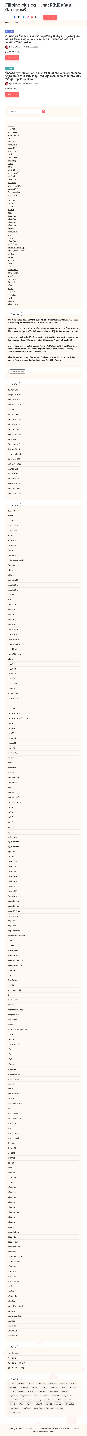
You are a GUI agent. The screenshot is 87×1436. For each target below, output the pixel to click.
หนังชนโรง (12, 132)
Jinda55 (34, 1387)
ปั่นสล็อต (9, 68)
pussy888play (14, 906)
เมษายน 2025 (14, 469)
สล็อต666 (12, 1187)
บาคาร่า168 (13, 151)
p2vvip (11, 772)
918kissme (12, 530)
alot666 (11, 550)
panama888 (13, 777)
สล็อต (10, 285)
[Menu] (9, 17)
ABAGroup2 (13, 540)
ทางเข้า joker (13, 276)
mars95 (11, 748)
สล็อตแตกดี (12, 1266)
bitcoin (11, 570)
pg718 (10, 812)
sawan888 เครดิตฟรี (16, 935)
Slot (9, 975)
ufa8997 (11, 1054)
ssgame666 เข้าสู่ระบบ (17, 1010)
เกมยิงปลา (12, 1286)
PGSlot (11, 856)
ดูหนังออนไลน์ (13, 273)
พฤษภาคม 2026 (14, 404)
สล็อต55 (11, 1182)
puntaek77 (13, 891)
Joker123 (12, 674)
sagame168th (14, 135)
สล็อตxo (11, 301)
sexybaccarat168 (15, 960)
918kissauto (13, 525)
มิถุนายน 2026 (14, 400)
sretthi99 (55, 1396)
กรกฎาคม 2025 (14, 454)
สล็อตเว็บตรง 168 (15, 1257)
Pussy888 (12, 896)
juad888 (11, 689)
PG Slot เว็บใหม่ (14, 797)
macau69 (12, 743)
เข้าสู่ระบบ (15, 1353)
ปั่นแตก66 (12, 183)
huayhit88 (12, 649)
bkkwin (11, 575)
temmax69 (13, 1019)
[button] (50, 17)
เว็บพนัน (11, 1311)
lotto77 (11, 733)
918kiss (11, 126)
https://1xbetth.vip (16, 247)
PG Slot (11, 792)
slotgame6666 (14, 990)
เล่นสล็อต (11, 1301)
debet (10, 600)
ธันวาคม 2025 (14, 429)
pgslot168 (12, 861)
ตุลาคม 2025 (13, 439)
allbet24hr (12, 545)
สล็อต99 (11, 1217)
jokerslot (12, 295)
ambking (12, 555)
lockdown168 (14, 713)
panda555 (12, 782)
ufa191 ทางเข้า (14, 1044)
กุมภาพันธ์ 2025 (14, 479)
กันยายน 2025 (14, 444)
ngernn (11, 758)
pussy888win (14, 911)
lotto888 (12, 738)
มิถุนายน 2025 (14, 459)
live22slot (12, 708)
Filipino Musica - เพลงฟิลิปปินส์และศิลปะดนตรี (39, 7)
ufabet (11, 1064)
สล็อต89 (11, 1202)
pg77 (10, 817)
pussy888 (12, 145)
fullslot (11, 614)
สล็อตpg (11, 1222)
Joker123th (54, 1387)
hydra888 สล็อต (14, 654)
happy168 (12, 634)
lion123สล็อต (13, 698)
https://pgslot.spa (16, 251)
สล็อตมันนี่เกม (13, 1232)
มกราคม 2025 (14, 483)
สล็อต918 (11, 1207)
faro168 (11, 609)
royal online (13, 916)
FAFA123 (12, 604)
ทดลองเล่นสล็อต (14, 1118)
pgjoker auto (13, 842)
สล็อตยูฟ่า (12, 1237)
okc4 (10, 763)
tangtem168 (13, 1015)
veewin (11, 1084)
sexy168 (37, 1396)
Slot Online (12, 980)
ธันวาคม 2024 (14, 488)
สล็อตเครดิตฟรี (14, 1247)
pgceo (11, 827)
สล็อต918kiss (13, 1212)
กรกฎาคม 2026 (14, 395)
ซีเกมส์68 (12, 1098)
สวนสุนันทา (12, 1271)
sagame (11, 921)
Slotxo (11, 995)
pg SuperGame (14, 802)
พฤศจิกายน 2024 (15, 493)
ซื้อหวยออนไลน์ (14, 192)
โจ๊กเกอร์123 (13, 282)
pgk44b (9, 31)
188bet (12, 1383)
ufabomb (12, 1069)
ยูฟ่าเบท (11, 1163)
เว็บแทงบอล (12, 1326)
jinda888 (12, 669)
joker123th (12, 684)
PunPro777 (13, 886)
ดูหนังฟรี (11, 141)
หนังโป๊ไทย (12, 244)
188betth (12, 511)
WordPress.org (17, 1368)
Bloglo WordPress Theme (43, 1431)
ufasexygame (14, 1074)
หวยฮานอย (12, 1276)
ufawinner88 (13, 1079)
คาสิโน (11, 1089)
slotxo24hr (13, 1000)
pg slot (11, 257)
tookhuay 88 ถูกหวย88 (17, 1029)
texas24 (11, 1024)
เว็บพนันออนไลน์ (14, 1316)
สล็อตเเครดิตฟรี (14, 1262)
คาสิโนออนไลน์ (14, 1094)
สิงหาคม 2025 (14, 449)
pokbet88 (12, 881)
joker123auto (13, 679)
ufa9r (10, 1059)
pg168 (10, 203)
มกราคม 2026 (14, 424)
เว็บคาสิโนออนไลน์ (15, 1306)
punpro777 (13, 189)
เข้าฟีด (13, 1358)
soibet (11, 1005)
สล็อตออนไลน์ (13, 304)
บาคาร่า (11, 235)
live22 (10, 164)
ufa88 (10, 1049)
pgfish (11, 832)
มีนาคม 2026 (13, 414)
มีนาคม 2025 (13, 474)
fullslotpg (12, 160)
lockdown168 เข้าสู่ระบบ (18, 718)
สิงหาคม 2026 (14, 390)
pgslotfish (12, 876)
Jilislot (10, 659)
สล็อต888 (12, 222)
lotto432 (12, 728)
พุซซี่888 (11, 1153)
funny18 (11, 624)
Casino (11, 595)
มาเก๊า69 (11, 1158)
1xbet (10, 516)
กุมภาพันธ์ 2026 (14, 419)
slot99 (11, 210)
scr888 (11, 945)
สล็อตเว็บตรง (13, 216)
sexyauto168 (13, 955)
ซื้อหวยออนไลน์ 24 (15, 1103)
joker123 (11, 129)
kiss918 (11, 260)
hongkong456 (14, 644)
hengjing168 (13, 639)
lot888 (11, 723)
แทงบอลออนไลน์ (15, 1412)
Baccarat (12, 565)
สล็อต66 (11, 213)
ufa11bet (11, 1034)
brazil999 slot (14, 585)
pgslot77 (12, 179)
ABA (10, 535)
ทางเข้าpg (12, 1123)
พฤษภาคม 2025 (14, 464)
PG (9, 787)
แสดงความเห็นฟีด (18, 1363)
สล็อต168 (11, 1173)
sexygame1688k (15, 965)
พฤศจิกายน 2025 (15, 434)
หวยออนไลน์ (13, 195)
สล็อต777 (12, 1192)
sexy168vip (13, 950)
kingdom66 (13, 693)
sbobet (11, 940)
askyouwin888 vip (16, 560)
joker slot (12, 279)
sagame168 (13, 926)
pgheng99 (12, 157)
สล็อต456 (12, 1177)
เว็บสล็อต (11, 1321)
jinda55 (11, 206)
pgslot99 (12, 871)
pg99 (10, 822)
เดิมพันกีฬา (12, 1296)
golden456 (13, 629)
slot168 (11, 985)
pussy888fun (13, 901)
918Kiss (11, 521)
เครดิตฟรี (11, 1291)
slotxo (10, 238)
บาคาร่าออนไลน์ (14, 186)
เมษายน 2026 (14, 409)
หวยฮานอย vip (14, 1281)
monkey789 (13, 753)
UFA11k (11, 1039)
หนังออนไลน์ (13, 173)
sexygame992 (14, 970)
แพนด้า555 (12, 1331)
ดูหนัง (10, 167)
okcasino (12, 768)
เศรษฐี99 (60, 1408)
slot (9, 266)
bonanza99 (13, 580)
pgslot (11, 154)
